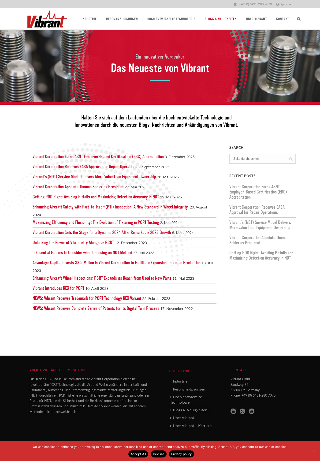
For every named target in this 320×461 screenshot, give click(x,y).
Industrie (89, 19)
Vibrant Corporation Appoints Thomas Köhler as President (78, 187)
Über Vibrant (256, 19)
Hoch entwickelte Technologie (171, 19)
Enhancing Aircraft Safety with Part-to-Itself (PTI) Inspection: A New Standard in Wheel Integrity (111, 207)
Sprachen (286, 4)
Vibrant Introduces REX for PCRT (58, 288)
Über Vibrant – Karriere (192, 425)
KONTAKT (282, 19)
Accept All (138, 454)
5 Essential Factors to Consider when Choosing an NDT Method (82, 252)
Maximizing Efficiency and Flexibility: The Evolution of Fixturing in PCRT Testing (96, 222)
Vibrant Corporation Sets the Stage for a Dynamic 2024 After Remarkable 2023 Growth (102, 232)
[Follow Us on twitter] (242, 411)
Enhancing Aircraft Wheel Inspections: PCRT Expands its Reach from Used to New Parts (102, 278)
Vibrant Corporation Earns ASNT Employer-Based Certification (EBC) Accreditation (98, 156)
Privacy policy (181, 454)
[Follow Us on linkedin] (233, 411)
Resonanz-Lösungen (122, 19)
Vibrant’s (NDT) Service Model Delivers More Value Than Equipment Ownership (94, 176)
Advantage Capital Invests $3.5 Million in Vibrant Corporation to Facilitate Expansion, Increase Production (117, 262)
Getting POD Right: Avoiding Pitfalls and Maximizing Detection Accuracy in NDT (96, 197)
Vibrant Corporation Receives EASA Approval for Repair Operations (85, 166)
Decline (158, 454)
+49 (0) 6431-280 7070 (255, 4)
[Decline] (314, 451)
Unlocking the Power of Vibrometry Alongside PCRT (73, 242)
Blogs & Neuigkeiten (221, 19)
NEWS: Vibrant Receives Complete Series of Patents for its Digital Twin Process (96, 308)
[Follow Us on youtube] (251, 411)
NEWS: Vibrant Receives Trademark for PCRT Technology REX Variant (87, 298)
